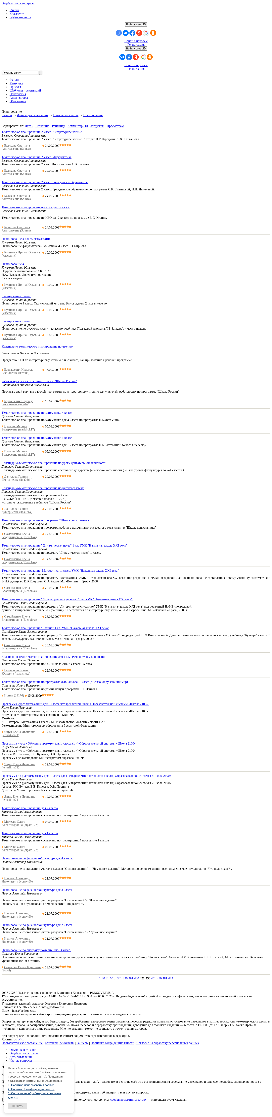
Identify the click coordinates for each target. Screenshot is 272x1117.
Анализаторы (19, 97)
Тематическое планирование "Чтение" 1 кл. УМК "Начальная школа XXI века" (55, 628)
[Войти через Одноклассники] (153, 33)
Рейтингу (58, 126)
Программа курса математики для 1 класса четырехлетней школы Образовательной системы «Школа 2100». (75, 704)
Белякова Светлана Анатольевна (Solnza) (16, 147)
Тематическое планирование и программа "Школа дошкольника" (46, 520)
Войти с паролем (136, 41)
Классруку (17, 13)
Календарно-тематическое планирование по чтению (37, 346)
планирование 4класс (16, 296)
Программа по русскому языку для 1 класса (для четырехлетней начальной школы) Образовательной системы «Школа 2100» (86, 775)
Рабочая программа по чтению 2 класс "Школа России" (39, 381)
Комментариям (78, 126)
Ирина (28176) (14, 695)
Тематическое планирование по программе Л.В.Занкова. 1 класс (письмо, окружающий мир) (65, 682)
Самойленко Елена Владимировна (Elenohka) (19, 535)
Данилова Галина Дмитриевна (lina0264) (17, 478)
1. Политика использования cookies (31, 1084)
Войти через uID (136, 24)
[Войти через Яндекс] (139, 33)
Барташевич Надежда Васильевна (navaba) (17, 371)
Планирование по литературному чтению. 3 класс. (36, 950)
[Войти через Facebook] (132, 33)
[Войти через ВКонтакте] (126, 33)
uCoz (21, 1039)
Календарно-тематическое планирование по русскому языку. (43, 488)
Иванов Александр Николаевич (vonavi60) (17, 880)
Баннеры (82, 1043)
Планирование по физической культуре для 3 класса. (37, 889)
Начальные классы (65, 115)
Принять (17, 1105)
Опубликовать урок (23, 1049)
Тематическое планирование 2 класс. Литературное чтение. (42, 132)
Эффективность (20, 17)
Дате (28, 126)
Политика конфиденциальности (112, 1043)
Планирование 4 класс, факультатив (26, 238)
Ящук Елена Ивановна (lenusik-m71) (18, 733)
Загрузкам (97, 126)
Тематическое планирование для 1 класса (30, 833)
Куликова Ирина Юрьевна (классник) (21, 254)
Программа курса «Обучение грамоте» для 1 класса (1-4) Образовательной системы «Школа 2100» (69, 743)
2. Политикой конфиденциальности (31, 1089)
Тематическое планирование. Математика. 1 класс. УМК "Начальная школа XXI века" (60, 570)
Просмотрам (115, 126)
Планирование (93, 115)
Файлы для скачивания (32, 115)
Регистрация (136, 44)
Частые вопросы (21, 1060)
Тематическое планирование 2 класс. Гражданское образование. (45, 182)
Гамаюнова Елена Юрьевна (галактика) (16, 672)
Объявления (18, 101)
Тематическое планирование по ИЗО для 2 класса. (36, 207)
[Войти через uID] (119, 33)
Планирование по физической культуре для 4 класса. (37, 858)
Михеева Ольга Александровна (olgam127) (20, 823)
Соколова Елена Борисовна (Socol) (21, 968)
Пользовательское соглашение (22, 1043)
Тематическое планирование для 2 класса (30, 808)
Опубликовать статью (24, 1053)
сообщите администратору (128, 1099)
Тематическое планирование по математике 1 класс (37, 437)
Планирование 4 (13, 264)
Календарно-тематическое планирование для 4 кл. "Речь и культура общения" (55, 656)
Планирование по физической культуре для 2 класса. (37, 925)
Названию (42, 126)
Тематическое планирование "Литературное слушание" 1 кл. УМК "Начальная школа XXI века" (67, 599)
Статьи (14, 10)
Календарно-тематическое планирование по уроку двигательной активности (54, 463)
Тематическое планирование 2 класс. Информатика (36, 157)
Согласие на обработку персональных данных (167, 1043)
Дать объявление (21, 1057)
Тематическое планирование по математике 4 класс (37, 412)
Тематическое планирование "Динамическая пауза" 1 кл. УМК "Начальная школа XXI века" (64, 545)
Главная (7, 115)
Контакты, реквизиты (59, 1043)
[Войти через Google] (146, 33)
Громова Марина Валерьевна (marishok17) (18, 428)
